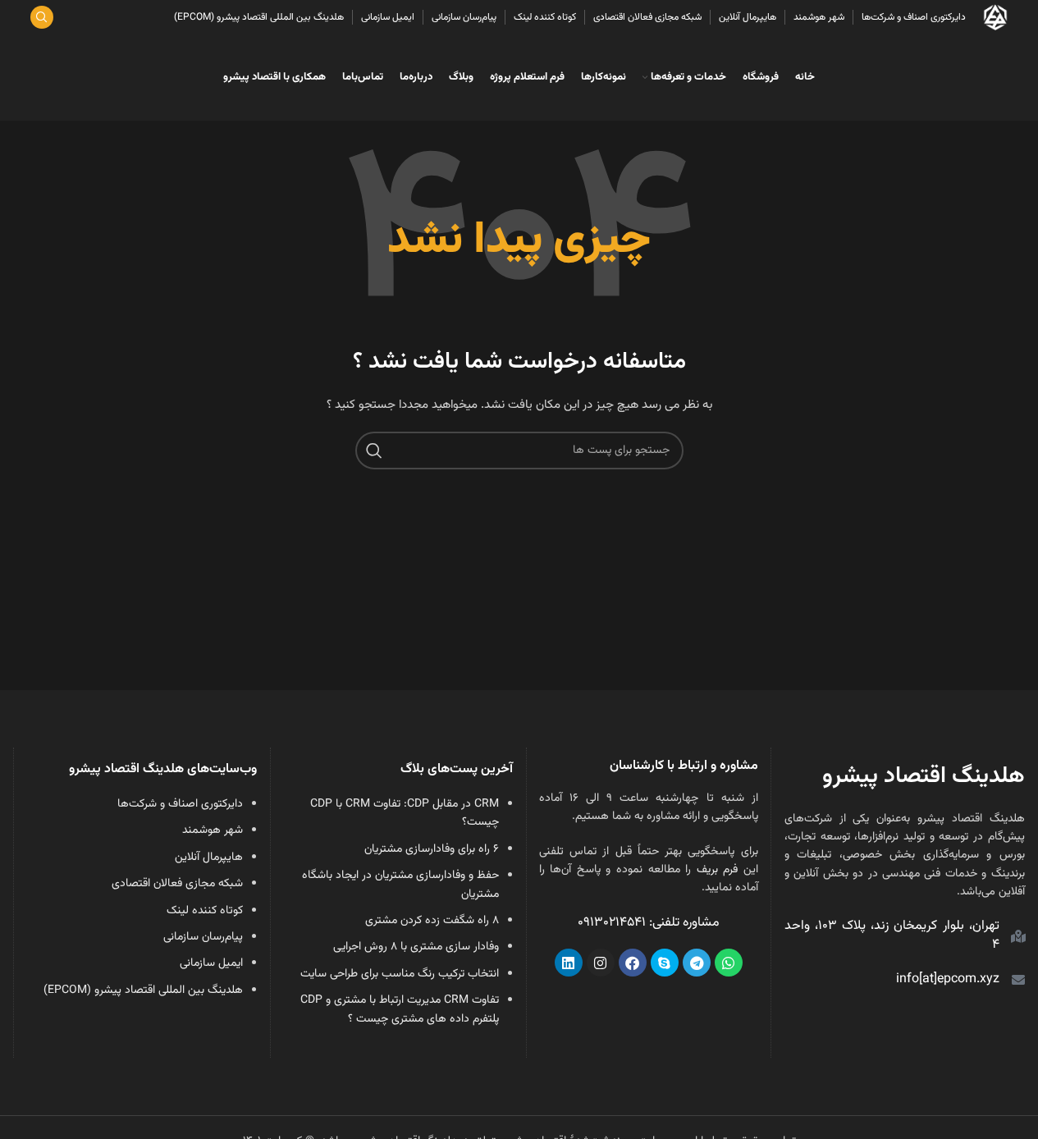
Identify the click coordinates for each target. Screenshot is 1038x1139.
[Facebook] (633, 963)
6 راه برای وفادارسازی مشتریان (431, 849)
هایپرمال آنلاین (209, 858)
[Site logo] (995, 18)
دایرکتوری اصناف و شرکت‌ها (180, 804)
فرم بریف (717, 870)
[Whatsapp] (729, 963)
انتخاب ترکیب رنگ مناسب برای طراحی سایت (399, 974)
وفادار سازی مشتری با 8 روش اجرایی (416, 947)
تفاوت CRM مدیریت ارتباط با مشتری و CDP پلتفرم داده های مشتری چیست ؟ (399, 1009)
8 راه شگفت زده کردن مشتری (432, 921)
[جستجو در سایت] (42, 17)
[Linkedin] (569, 963)
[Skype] (665, 963)
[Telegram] (697, 963)
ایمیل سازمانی (211, 963)
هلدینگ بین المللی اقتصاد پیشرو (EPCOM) (143, 990)
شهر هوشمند (212, 830)
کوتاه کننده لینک (205, 911)
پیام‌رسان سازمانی (203, 937)
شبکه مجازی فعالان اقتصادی (177, 884)
